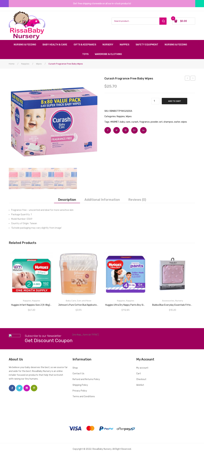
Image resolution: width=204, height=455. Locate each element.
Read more (31, 304)
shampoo (168, 122)
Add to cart (174, 101)
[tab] (67, 199)
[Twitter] (116, 130)
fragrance (144, 122)
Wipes (39, 64)
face (12, 388)
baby (122, 122)
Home (12, 64)
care (128, 122)
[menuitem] (26, 45)
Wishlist (140, 385)
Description (67, 200)
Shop (75, 367)
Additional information (102, 200)
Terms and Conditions (84, 396)
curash (134, 122)
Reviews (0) (137, 200)
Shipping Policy (80, 385)
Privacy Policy (80, 390)
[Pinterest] (125, 130)
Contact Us (78, 373)
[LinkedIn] (143, 130)
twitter (19, 388)
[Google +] (134, 130)
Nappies (25, 64)
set (161, 122)
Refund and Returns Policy (86, 379)
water (177, 122)
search (163, 21)
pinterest (34, 388)
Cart (138, 373)
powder (154, 122)
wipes (184, 122)
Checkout (141, 379)
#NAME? (114, 122)
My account (142, 367)
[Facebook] (107, 130)
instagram (26, 388)
